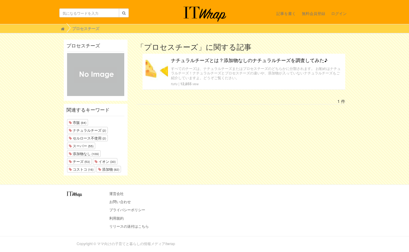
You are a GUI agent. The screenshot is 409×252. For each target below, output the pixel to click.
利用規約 (116, 217)
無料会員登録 (313, 13)
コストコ (82, 169)
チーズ (81, 161)
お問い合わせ (120, 201)
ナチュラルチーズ (89, 130)
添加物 (110, 169)
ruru (174, 83)
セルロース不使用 (89, 137)
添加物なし (85, 153)
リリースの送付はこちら (129, 226)
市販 (79, 122)
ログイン (339, 13)
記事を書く (286, 13)
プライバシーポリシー (127, 209)
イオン (107, 161)
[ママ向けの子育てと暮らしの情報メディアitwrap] (204, 14)
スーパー (82, 145)
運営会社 (116, 193)
